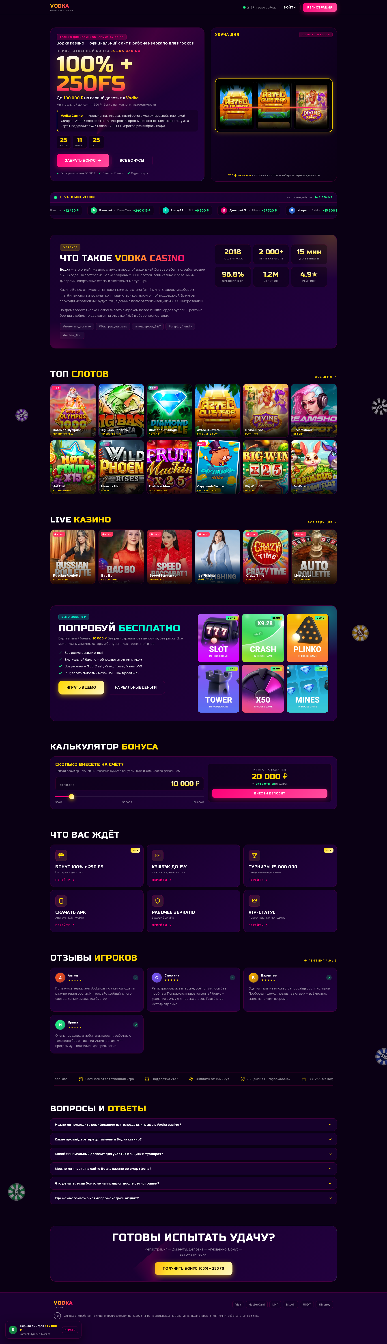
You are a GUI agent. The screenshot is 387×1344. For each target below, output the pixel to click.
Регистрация (320, 7)
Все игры (323, 377)
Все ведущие (320, 522)
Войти (290, 7)
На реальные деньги (136, 687)
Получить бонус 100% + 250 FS (193, 1268)
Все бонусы (132, 160)
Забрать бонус (80, 160)
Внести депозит (270, 793)
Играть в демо (81, 687)
